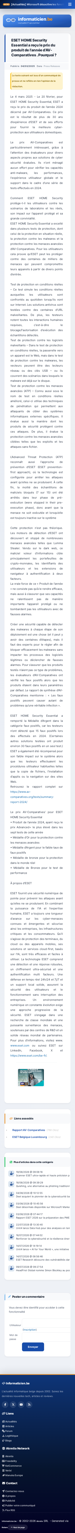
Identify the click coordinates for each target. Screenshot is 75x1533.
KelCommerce (13, 1465)
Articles (9, 1426)
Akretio (9, 1456)
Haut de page (19, 1527)
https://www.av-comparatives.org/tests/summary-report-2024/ (32, 797)
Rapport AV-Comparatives (28, 1130)
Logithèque (11, 1435)
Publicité (10, 1500)
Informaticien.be (9, 1521)
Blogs (8, 1440)
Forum (9, 1431)
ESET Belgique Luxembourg (29, 1136)
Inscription (29, 1329)
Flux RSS (10, 1510)
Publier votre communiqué (20, 1505)
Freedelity (11, 1461)
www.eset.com (19, 1045)
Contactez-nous (14, 1491)
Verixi (8, 1470)
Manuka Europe (14, 1475)
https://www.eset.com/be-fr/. (28, 1055)
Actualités (11, 1421)
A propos (10, 1495)
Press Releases (52, 66)
